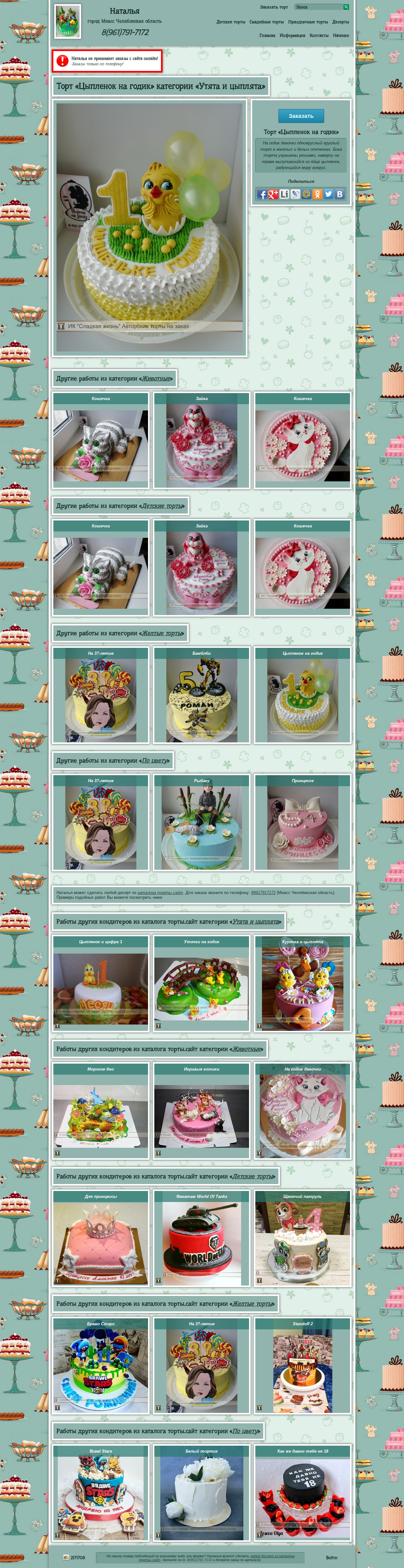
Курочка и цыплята (302, 941)
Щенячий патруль (302, 1196)
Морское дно (100, 1069)
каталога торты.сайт (160, 892)
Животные (156, 378)
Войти (331, 1557)
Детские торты (231, 21)
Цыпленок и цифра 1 (100, 941)
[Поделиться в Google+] (273, 194)
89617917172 (263, 892)
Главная (267, 35)
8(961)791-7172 (124, 32)
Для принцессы (101, 1196)
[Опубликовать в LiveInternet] (284, 194)
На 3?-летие (101, 653)
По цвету (154, 760)
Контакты (319, 35)
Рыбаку (202, 780)
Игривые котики (201, 1069)
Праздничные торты (308, 21)
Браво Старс (101, 1323)
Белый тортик (202, 1451)
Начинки (341, 35)
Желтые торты (161, 633)
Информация (292, 35)
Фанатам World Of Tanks (201, 1196)
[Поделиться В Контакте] (340, 194)
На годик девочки (303, 1069)
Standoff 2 (303, 1323)
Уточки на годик (201, 941)
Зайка (202, 398)
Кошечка (101, 398)
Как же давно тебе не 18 (302, 1451)
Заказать (301, 116)
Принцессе (303, 780)
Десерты (340, 21)
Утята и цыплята (255, 921)
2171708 (77, 1557)
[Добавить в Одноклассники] (317, 194)
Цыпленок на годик (303, 653)
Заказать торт (274, 6)
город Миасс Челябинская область (124, 21)
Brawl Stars (101, 1451)
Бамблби (202, 653)
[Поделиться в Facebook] (262, 194)
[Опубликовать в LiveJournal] (295, 194)
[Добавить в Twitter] (329, 194)
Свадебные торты (267, 21)
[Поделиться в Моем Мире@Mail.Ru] (306, 194)
